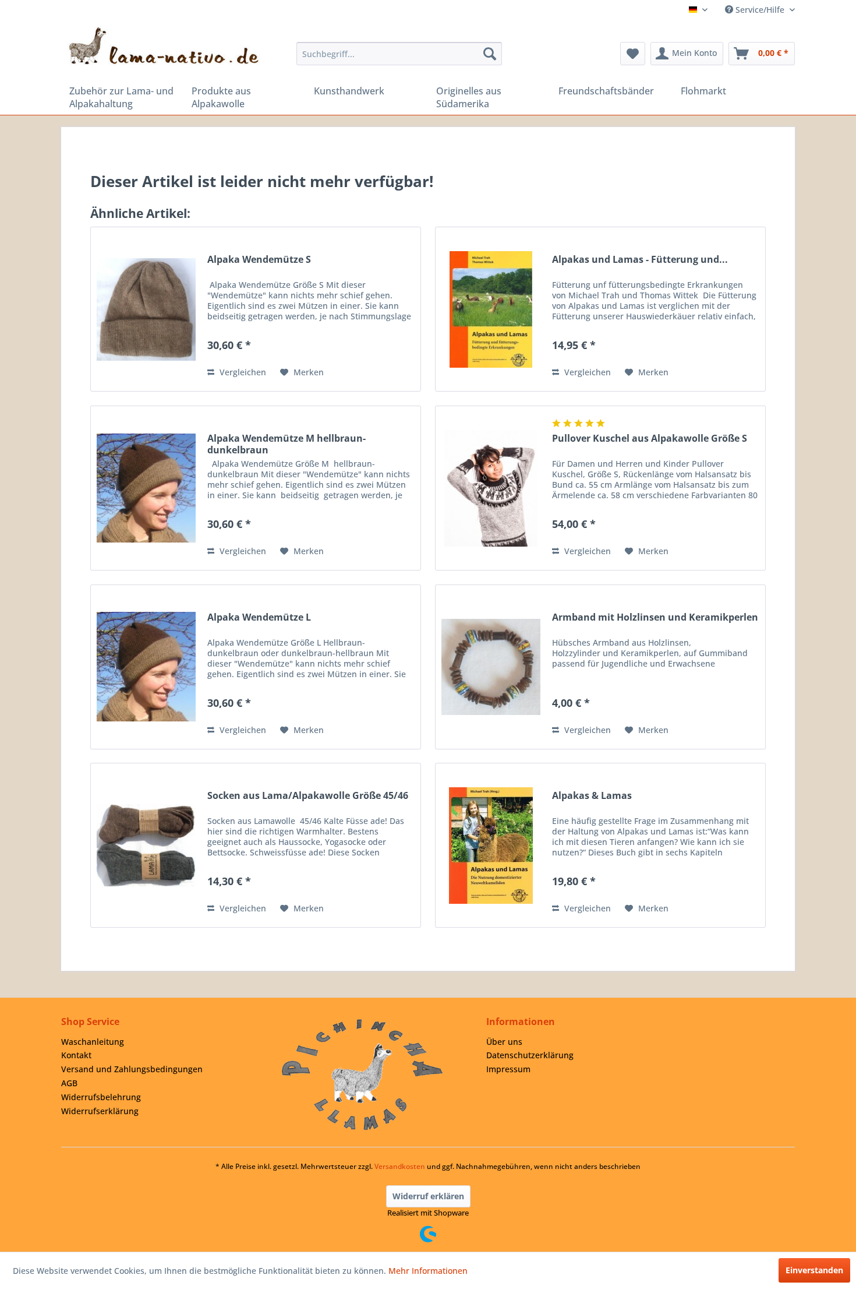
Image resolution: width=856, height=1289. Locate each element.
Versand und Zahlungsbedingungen (132, 1069)
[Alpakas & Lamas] (490, 845)
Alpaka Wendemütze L (259, 617)
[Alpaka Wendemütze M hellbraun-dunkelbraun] (146, 488)
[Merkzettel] (632, 53)
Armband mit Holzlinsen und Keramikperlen (655, 617)
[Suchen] (489, 53)
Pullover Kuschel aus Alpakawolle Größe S (649, 438)
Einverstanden (814, 1270)
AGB (69, 1083)
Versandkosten (399, 1166)
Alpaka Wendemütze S (259, 259)
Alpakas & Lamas (592, 796)
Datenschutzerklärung (530, 1055)
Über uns (504, 1041)
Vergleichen (241, 372)
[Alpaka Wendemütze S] (146, 309)
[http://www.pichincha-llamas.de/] (362, 1074)
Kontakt (76, 1055)
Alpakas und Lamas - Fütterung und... (640, 259)
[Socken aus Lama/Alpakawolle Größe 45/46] (146, 845)
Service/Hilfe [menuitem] (760, 9)
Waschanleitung (92, 1041)
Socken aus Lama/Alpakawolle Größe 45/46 (307, 796)
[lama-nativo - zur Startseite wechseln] (163, 46)
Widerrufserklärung (100, 1111)
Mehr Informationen (428, 1270)
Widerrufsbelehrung (101, 1097)
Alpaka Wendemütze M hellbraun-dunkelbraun (286, 444)
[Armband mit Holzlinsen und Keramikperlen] (490, 667)
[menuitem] (399, 53)
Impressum (508, 1069)
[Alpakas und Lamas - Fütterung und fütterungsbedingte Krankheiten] (490, 309)
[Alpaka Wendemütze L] (146, 667)
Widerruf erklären (428, 1196)
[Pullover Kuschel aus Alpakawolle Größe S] (490, 488)
